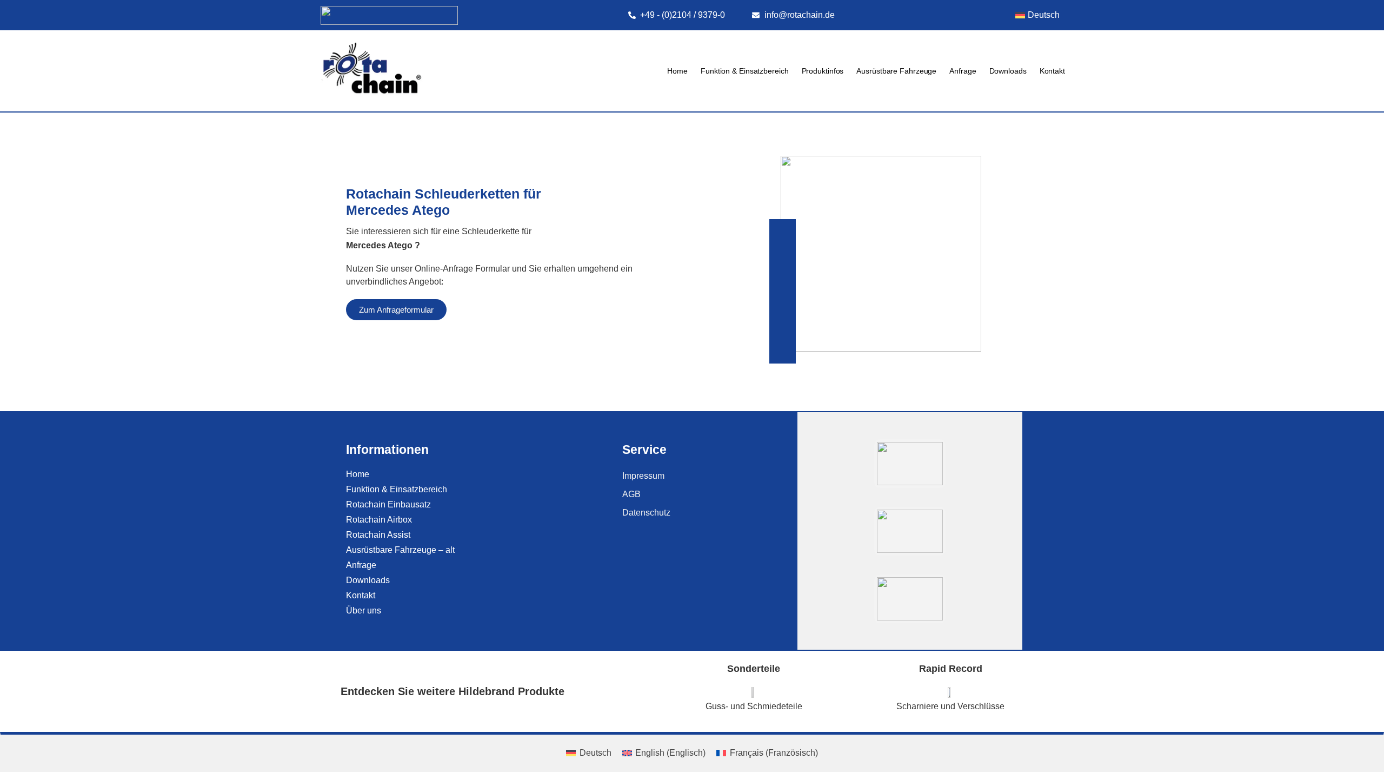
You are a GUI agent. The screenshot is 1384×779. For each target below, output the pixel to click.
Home (677, 71)
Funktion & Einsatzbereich (745, 71)
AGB (631, 494)
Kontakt (1052, 71)
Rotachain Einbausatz (388, 504)
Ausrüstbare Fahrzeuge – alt (400, 549)
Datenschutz (646, 512)
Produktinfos (823, 71)
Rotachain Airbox (379, 519)
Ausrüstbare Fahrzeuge (896, 71)
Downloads (1008, 71)
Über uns (363, 610)
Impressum (643, 475)
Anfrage (962, 71)
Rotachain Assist (378, 534)
